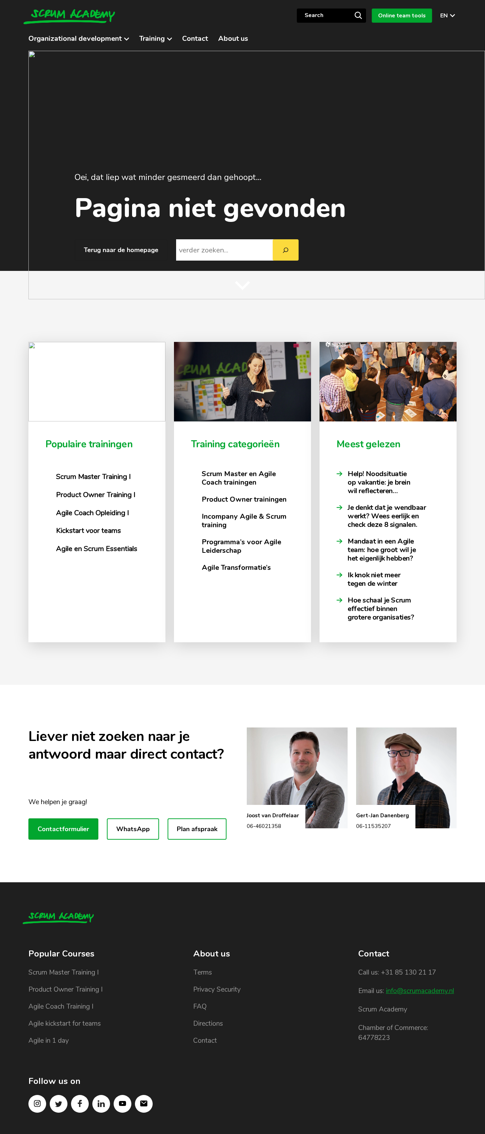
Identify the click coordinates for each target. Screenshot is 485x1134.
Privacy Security (217, 989)
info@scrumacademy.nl (420, 991)
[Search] (358, 15)
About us (233, 38)
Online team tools (402, 16)
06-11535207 (373, 826)
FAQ (200, 1006)
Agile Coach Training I (60, 1006)
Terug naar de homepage (121, 250)
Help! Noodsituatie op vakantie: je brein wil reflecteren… (379, 482)
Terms (202, 972)
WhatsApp (133, 829)
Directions (208, 1023)
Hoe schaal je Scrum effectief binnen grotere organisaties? (382, 609)
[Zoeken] (286, 250)
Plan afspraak (197, 829)
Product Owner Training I (65, 989)
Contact (195, 38)
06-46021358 (264, 826)
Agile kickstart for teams (64, 1023)
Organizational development (75, 38)
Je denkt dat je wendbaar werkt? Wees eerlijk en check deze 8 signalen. (387, 516)
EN (444, 16)
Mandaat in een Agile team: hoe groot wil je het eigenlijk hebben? (382, 550)
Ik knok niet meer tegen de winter (374, 579)
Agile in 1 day (48, 1040)
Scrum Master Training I (63, 972)
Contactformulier (63, 829)
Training (152, 38)
